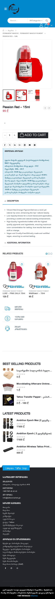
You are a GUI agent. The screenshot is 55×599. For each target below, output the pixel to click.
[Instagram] (11, 568)
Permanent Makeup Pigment (13, 291)
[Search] (46, 20)
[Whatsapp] (17, 568)
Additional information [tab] (18, 243)
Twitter (10, 145)
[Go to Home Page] (3, 30)
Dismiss (34, 595)
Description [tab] (13, 201)
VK (35, 145)
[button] (46, 253)
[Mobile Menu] (6, 9)
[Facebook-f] (5, 568)
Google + (20, 145)
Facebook (5, 145)
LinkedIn (15, 145)
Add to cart (35, 135)
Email (30, 145)
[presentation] (6, 64)
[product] (14, 271)
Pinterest (25, 145)
